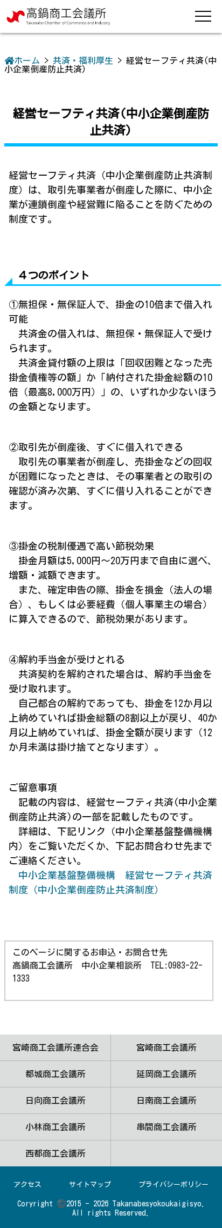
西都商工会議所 (55, 1153)
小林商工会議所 (55, 1127)
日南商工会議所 (166, 1100)
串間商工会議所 (166, 1127)
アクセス (27, 1184)
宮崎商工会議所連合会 (55, 1047)
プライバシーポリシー (173, 1184)
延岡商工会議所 (166, 1074)
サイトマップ (90, 1184)
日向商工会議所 (55, 1100)
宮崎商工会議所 (166, 1047)
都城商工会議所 (55, 1074)
